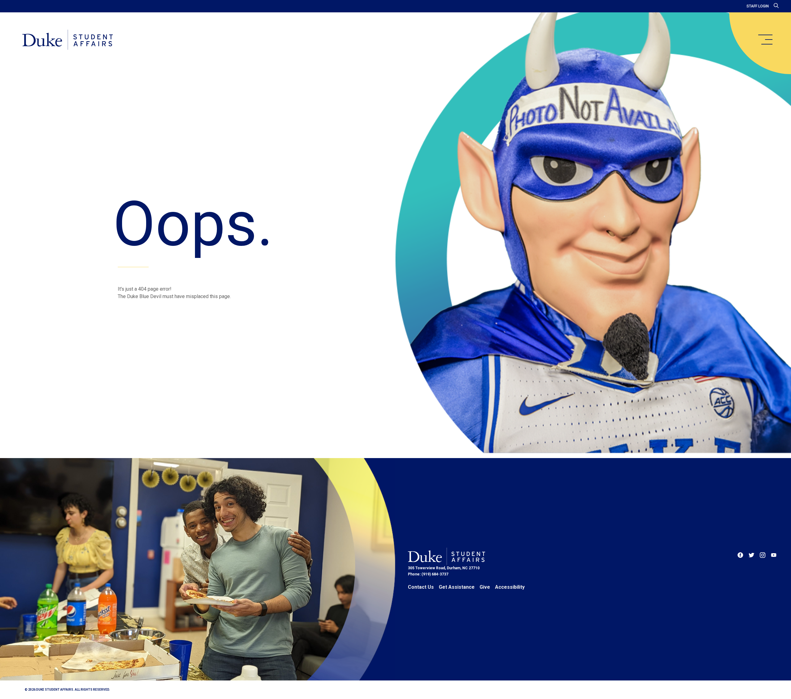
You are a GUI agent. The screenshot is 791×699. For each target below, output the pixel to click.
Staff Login (758, 6)
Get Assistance (457, 587)
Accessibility (510, 587)
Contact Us (421, 587)
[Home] (67, 40)
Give (485, 587)
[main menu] (765, 39)
